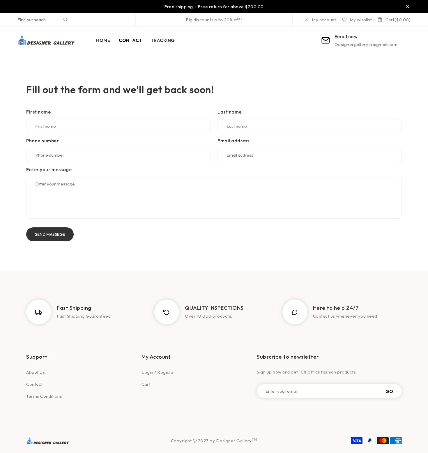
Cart (146, 384)
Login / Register (158, 372)
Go (389, 391)
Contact (34, 384)
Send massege (50, 234)
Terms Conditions (44, 396)
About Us (35, 372)
